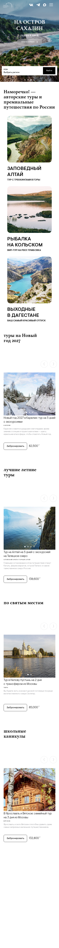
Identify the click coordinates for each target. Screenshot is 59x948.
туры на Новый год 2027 (20, 338)
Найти (49, 71)
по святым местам (23, 602)
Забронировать (15, 446)
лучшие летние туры (20, 472)
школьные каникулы (15, 733)
